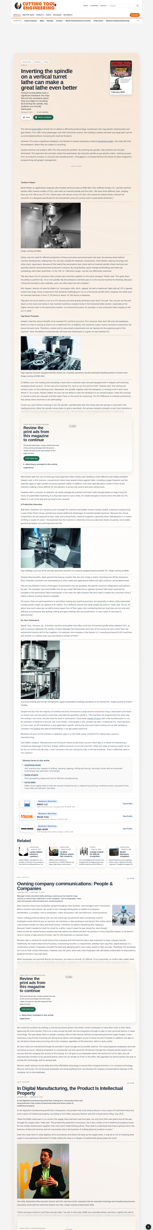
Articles (17, 15)
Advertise (94, 5)
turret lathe (37, 129)
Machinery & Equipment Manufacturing (117, 21)
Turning (46, 62)
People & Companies (31, 21)
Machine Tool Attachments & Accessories (78, 21)
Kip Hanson (43, 112)
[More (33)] (138, 20)
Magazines (57, 15)
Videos (48, 15)
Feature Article (26, 62)
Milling (42, 21)
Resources (67, 15)
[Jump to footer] (148, 1227)
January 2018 (22, 1097)
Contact (103, 5)
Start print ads (31, 458)
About (85, 5)
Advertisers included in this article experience (40, 466)
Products (40, 15)
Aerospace (59, 21)
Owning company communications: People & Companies (65, 886)
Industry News (28, 15)
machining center (105, 141)
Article (24, 65)
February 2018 (22, 892)
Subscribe (134, 15)
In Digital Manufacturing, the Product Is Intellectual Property (70, 1091)
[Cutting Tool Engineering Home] (35, 6)
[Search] (137, 6)
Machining (50, 21)
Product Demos (98, 21)
